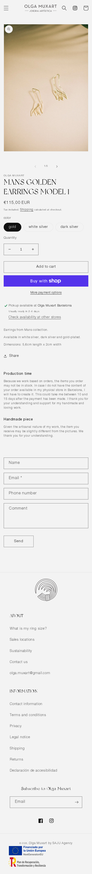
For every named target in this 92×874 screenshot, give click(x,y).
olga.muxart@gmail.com (30, 673)
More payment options (46, 292)
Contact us (19, 662)
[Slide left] (35, 166)
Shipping (26, 209)
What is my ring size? (28, 629)
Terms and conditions (28, 715)
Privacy (16, 726)
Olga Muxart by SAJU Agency (51, 843)
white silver (38, 227)
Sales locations (22, 640)
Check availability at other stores (35, 317)
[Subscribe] (76, 802)
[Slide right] (57, 166)
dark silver (70, 227)
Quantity (10, 238)
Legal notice (20, 737)
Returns (16, 760)
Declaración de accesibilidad (33, 771)
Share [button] (14, 356)
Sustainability (21, 651)
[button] (6, 8)
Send (18, 541)
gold (12, 227)
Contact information (26, 704)
